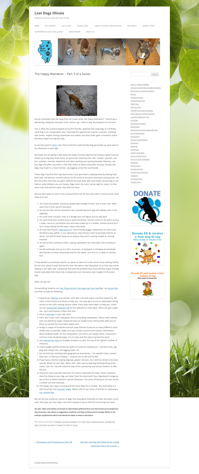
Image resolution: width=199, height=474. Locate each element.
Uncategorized (136, 179)
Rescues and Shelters (139, 140)
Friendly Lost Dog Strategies (65, 422)
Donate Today (149, 26)
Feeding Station (137, 97)
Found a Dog (136, 107)
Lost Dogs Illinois (49, 13)
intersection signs (51, 340)
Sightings (134, 162)
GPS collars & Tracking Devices (143, 114)
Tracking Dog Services (139, 172)
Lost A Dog (66, 26)
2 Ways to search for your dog (107, 26)
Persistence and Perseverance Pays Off (53, 442)
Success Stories (137, 169)
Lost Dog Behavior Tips (140, 117)
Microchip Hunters (138, 123)
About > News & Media (140, 84)
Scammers (135, 149)
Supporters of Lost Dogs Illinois (49, 32)
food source (64, 229)
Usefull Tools (136, 182)
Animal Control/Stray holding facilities (146, 88)
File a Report (50, 26)
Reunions (134, 143)
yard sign (50, 314)
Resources (132, 26)
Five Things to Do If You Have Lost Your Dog (79, 288)
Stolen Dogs (135, 166)
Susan (75, 425)
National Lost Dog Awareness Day (144, 130)
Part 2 (55, 145)
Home (37, 26)
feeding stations (98, 422)
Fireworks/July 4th (138, 101)
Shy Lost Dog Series (138, 156)
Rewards (134, 146)
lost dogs (43, 425)
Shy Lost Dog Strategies (140, 159)
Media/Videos (74, 32)
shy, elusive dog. (46, 392)
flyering (55, 298)
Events (133, 94)
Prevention (135, 136)
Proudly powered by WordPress (46, 462)
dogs (89, 422)
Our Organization (138, 133)
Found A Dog (82, 26)
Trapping (134, 175)
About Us (90, 32)
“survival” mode (63, 389)
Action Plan (112, 288)
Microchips (135, 127)
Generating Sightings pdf (58, 308)
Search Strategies (137, 153)
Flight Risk (135, 104)
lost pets (50, 425)
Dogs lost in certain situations (142, 91)
